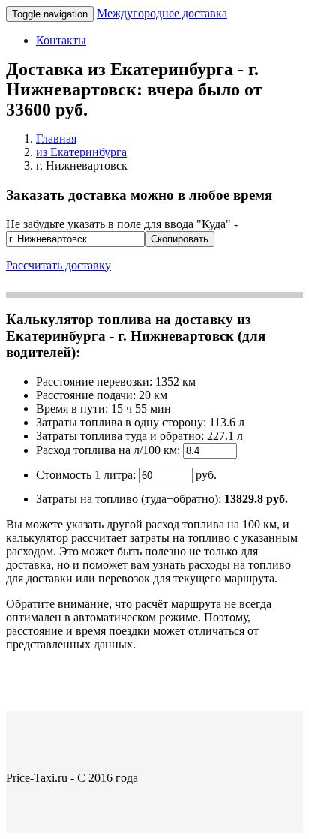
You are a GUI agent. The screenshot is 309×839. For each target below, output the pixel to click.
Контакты (61, 40)
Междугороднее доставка (162, 13)
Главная (56, 138)
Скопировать (179, 239)
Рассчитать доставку (58, 265)
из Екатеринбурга (81, 152)
